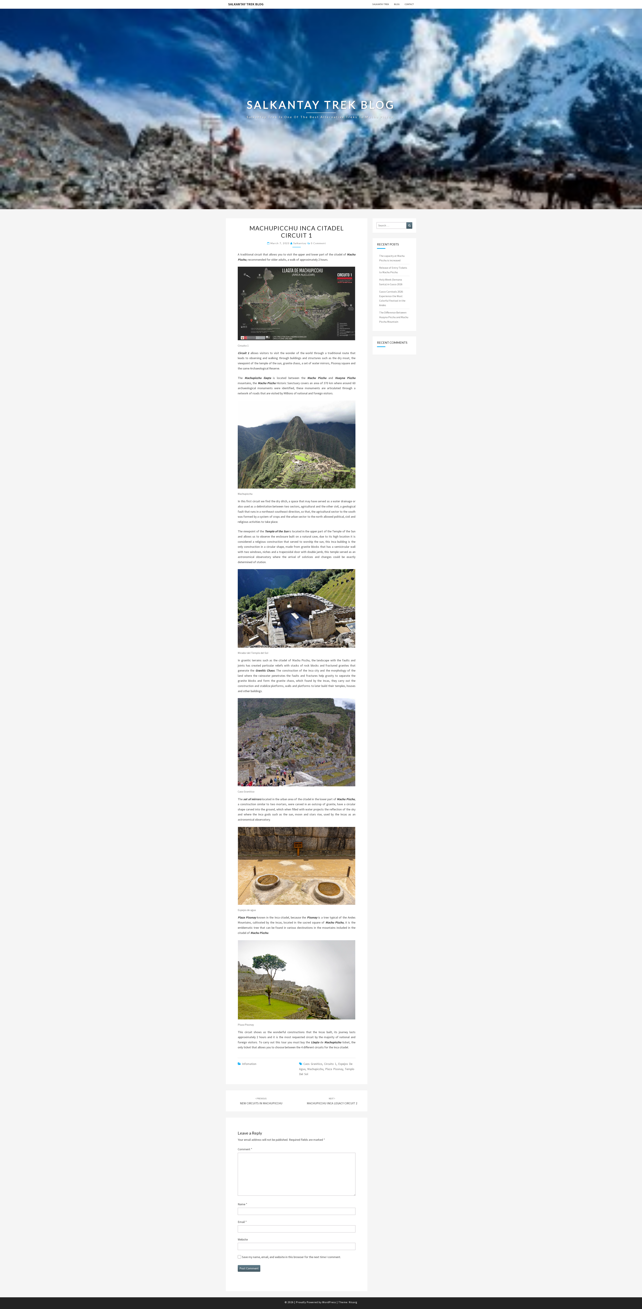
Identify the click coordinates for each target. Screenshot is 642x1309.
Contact (409, 4)
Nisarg (353, 1302)
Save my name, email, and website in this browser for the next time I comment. (291, 1257)
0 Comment (318, 243)
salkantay (299, 243)
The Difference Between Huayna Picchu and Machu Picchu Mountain (393, 317)
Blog (397, 4)
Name (242, 1204)
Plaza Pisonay (334, 1069)
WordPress (329, 1302)
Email (242, 1222)
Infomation (249, 1064)
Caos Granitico (312, 1064)
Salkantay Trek (380, 4)
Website (243, 1239)
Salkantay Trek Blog (245, 4)
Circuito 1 (330, 1064)
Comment (245, 1149)
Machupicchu (315, 1069)
